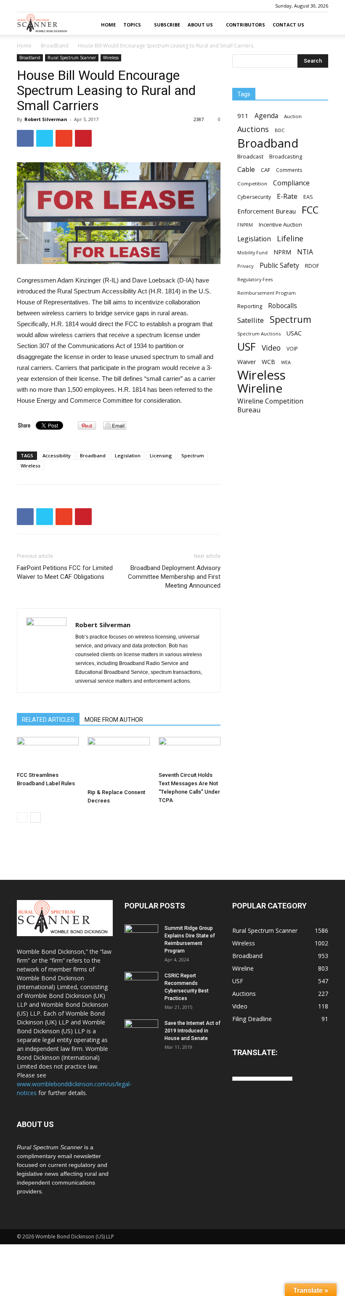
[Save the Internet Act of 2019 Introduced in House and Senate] (141, 1031)
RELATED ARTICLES (48, 719)
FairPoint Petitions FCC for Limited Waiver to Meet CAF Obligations (65, 572)
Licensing (161, 455)
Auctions (253, 129)
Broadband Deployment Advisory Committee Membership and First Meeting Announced (174, 576)
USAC (294, 333)
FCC (310, 210)
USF (246, 346)
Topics (132, 24)
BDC (279, 130)
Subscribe (167, 24)
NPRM (282, 252)
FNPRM (245, 225)
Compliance (291, 183)
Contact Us (288, 24)
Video (271, 347)
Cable (246, 169)
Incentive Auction (280, 224)
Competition (252, 183)
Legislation (128, 455)
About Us (200, 24)
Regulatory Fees (255, 279)
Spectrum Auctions (259, 333)
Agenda (266, 115)
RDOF (312, 265)
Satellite (250, 320)
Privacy (245, 266)
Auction (293, 116)
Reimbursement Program (266, 293)
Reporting (249, 306)
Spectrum (192, 455)
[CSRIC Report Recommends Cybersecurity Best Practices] (141, 983)
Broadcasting (285, 156)
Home (108, 24)
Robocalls (282, 305)
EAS (308, 197)
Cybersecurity (254, 197)
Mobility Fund (252, 252)
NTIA (305, 252)
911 (243, 115)
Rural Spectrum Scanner (72, 58)
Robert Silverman (45, 119)
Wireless (111, 58)
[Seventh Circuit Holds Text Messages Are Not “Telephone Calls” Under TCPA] (189, 752)
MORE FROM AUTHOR (114, 719)
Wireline (259, 388)
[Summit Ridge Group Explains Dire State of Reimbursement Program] (141, 935)
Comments (289, 169)
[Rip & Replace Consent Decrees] (118, 761)
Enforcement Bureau (266, 211)
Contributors (245, 24)
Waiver (246, 362)
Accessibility (56, 455)
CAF (265, 170)
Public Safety (279, 265)
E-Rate (287, 196)
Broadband (55, 45)
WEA (286, 362)
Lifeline (290, 238)
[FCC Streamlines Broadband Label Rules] (48, 752)
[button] (318, 25)
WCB (268, 362)
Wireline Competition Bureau (270, 405)
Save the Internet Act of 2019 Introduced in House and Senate (192, 1030)
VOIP (292, 348)
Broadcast (250, 156)
